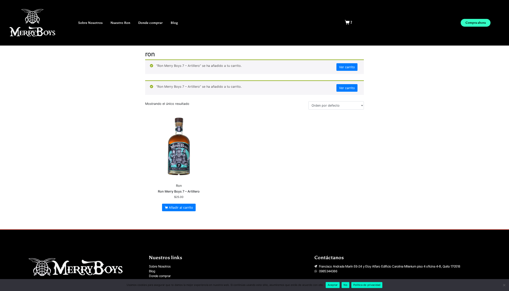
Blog (174, 23)
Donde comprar (150, 23)
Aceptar (333, 284)
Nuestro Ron (120, 23)
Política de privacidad (367, 284)
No (345, 284)
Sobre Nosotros (90, 23)
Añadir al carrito (181, 207)
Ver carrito (347, 67)
